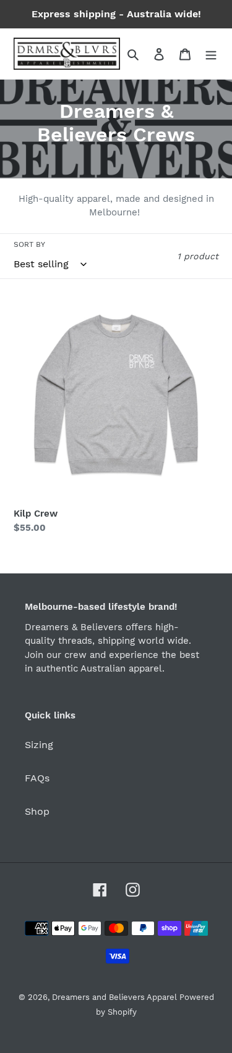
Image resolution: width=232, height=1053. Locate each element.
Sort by (29, 244)
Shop (37, 811)
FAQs (37, 778)
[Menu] (211, 53)
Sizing (39, 745)
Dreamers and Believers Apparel (115, 997)
